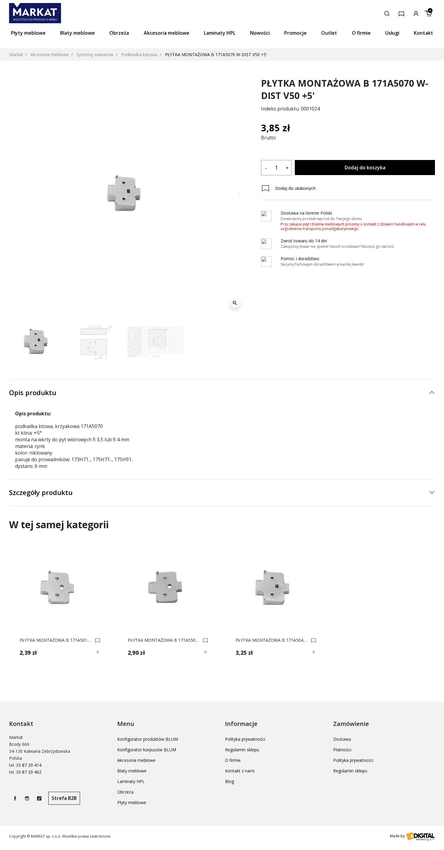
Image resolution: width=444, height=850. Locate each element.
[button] (387, 13)
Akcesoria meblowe (50, 54)
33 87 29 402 (28, 772)
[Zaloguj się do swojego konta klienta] (416, 13)
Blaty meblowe (131, 771)
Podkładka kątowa (139, 54)
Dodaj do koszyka (365, 167)
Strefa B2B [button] (64, 798)
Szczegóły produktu (40, 492)
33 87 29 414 (28, 765)
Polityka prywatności (245, 739)
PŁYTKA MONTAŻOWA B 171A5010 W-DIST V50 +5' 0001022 (56, 640)
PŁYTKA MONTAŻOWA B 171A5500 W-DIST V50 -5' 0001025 (164, 640)
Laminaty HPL (131, 781)
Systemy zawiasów (95, 54)
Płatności (342, 750)
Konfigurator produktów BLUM (147, 739)
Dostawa (342, 739)
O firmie (233, 760)
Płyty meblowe (131, 802)
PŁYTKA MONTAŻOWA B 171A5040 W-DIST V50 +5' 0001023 (272, 640)
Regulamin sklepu (242, 750)
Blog (229, 781)
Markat (16, 54)
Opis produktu (32, 392)
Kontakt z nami (240, 771)
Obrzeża (125, 792)
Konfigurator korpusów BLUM (146, 750)
